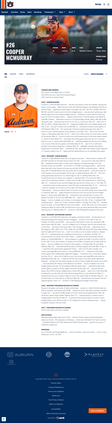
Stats (61, 12)
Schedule (14, 12)
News (29, 12)
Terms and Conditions (56, 391)
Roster (22, 12)
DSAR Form (56, 396)
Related (13, 74)
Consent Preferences (56, 387)
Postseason (49, 12)
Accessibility (56, 409)
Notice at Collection (56, 404)
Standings (38, 12)
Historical (30, 74)
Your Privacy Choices (56, 400)
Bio (5, 74)
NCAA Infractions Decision (56, 413)
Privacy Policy (56, 383)
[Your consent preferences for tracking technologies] (4, 419)
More (71, 12)
